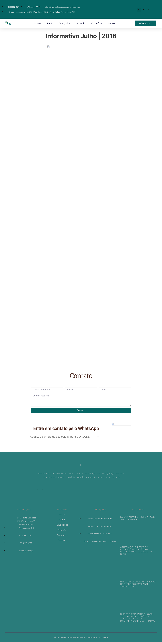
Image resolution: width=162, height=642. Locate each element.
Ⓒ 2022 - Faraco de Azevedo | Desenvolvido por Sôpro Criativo (81, 637)
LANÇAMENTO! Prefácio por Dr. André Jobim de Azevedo (137, 518)
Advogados (64, 23)
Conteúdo (96, 23)
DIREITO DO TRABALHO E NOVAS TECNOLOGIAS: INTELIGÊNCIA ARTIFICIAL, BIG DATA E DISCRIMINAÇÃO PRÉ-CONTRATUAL (137, 617)
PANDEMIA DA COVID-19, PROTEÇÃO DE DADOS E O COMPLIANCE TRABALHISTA (138, 584)
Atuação (80, 23)
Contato (112, 23)
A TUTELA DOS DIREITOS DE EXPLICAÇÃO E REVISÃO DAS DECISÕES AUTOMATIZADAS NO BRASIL (136, 550)
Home (37, 23)
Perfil (50, 23)
